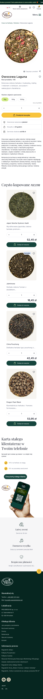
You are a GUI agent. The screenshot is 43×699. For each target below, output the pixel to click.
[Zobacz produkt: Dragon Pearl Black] (21, 384)
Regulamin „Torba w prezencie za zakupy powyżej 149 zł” (21, 671)
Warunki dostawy (7, 637)
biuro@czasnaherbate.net (14, 600)
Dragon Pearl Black (13, 402)
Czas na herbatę (7, 23)
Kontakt (4, 640)
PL (2, 689)
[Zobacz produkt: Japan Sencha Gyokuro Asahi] (21, 205)
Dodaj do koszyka (23, 244)
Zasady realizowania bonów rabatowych (15, 662)
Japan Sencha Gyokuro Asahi (17, 223)
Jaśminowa (10, 284)
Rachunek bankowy (8, 628)
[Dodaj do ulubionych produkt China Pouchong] (33, 314)
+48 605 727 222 (13, 597)
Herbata (16, 23)
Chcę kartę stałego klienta (15, 477)
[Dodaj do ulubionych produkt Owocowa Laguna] (40, 76)
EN (6, 689)
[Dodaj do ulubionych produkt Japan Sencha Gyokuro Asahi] (33, 193)
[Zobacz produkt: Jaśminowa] (21, 265)
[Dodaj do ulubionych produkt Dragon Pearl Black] (33, 372)
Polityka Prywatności (8, 653)
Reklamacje (5, 634)
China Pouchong (12, 344)
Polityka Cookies (7, 656)
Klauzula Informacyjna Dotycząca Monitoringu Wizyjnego (20, 659)
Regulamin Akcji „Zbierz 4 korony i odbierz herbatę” (19, 668)
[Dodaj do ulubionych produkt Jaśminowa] (33, 253)
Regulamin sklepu (7, 650)
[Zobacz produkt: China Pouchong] (21, 326)
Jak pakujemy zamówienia (10, 625)
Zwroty (4, 631)
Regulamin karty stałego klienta (12, 665)
